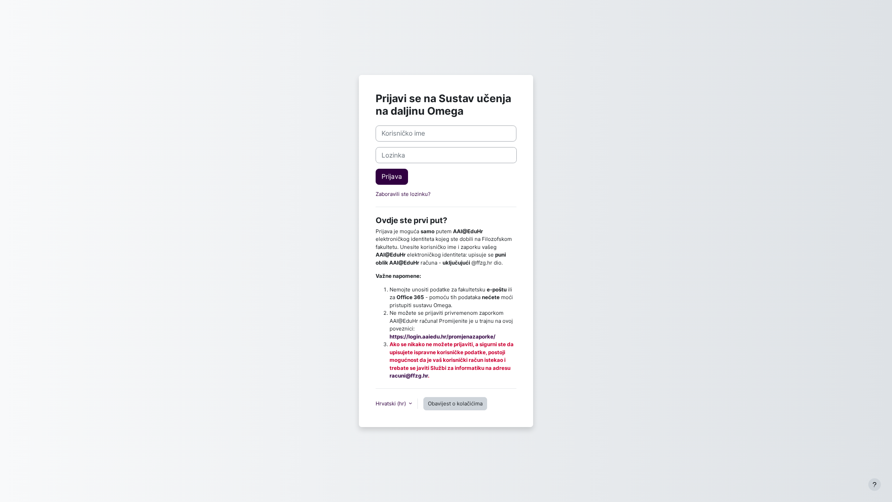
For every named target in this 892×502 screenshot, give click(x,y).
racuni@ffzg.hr (409, 375)
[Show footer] (874, 484)
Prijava (392, 177)
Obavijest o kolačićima (455, 403)
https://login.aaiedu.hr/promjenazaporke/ (442, 336)
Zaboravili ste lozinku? (403, 194)
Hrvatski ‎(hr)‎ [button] (391, 403)
